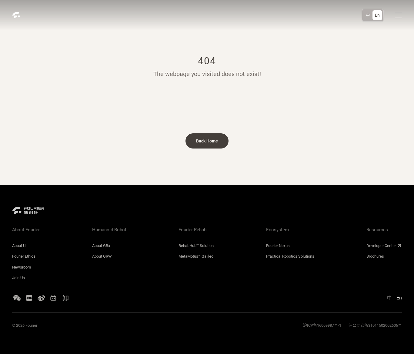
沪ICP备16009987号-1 (322, 325)
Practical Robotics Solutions (290, 256)
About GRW (102, 256)
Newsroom (21, 267)
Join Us (18, 278)
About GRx (101, 245)
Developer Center (381, 245)
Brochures (375, 256)
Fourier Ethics (23, 256)
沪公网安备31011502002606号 (375, 325)
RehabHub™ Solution (196, 245)
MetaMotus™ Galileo (196, 256)
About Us (20, 245)
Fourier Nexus (278, 245)
